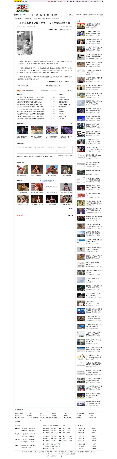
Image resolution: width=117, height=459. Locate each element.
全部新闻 (87, 452)
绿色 (71, 438)
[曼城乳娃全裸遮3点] (52, 187)
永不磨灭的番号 (19, 413)
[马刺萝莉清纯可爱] (52, 199)
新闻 (49, 1)
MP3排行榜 (94, 436)
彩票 (55, 15)
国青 (30, 436)
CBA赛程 (93, 15)
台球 (34, 445)
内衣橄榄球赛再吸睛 (51, 175)
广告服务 (47, 452)
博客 (86, 1)
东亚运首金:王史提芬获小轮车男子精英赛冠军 (30, 99)
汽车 (65, 1)
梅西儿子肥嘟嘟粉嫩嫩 (66, 192)
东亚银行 (61, 109)
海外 (33, 439)
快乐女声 (54, 413)
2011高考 (78, 418)
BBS (89, 1)
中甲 (31, 434)
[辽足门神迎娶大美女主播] (37, 187)
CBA (29, 15)
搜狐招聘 (41, 452)
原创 (68, 438)
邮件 (80, 1)
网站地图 (82, 452)
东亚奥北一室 (62, 116)
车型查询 (94, 444)
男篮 (26, 430)
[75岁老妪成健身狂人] (67, 169)
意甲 (26, 439)
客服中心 (52, 452)
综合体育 (42, 15)
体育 (52, 1)
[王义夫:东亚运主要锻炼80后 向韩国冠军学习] (52, 130)
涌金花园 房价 (62, 106)
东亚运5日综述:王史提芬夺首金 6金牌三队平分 (30, 104)
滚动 (33, 447)
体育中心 (17, 425)
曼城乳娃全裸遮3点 (52, 192)
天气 (48, 438)
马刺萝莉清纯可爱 (51, 204)
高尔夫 (25, 447)
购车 (48, 432)
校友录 (70, 440)
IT (63, 1)
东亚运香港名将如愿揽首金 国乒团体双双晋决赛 (30, 109)
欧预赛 (23, 441)
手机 (52, 440)
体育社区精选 (20, 162)
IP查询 (93, 432)
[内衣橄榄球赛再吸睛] (52, 169)
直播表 (34, 428)
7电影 (41, 413)
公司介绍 (76, 452)
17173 (101, 1)
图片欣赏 (94, 438)
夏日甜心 (29, 413)
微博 (83, 1)
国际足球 (17, 439)
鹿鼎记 (49, 446)
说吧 (92, 1)
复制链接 (62, 29)
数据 (34, 441)
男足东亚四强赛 (62, 102)
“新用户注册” (44, 156)
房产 (68, 1)
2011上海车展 (43, 415)
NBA (24, 15)
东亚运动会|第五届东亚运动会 (37, 18)
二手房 (56, 432)
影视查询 (81, 430)
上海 (55, 444)
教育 (60, 436)
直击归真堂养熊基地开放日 (53, 86)
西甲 (30, 439)
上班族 (65, 413)
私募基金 (54, 415)
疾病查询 (81, 438)
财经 (61, 1)
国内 (33, 15)
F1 (22, 447)
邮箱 (52, 444)
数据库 (26, 434)
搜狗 (98, 1)
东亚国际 (61, 118)
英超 (22, 439)
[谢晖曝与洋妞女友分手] (23, 187)
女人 (74, 1)
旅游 (44, 438)
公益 (52, 428)
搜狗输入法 (82, 428)
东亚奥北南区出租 (63, 99)
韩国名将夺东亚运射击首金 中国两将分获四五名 (30, 111)
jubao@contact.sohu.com (64, 456)
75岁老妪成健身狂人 (66, 175)
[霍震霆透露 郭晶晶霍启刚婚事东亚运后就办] (22, 130)
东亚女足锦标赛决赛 (64, 104)
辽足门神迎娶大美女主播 (37, 192)
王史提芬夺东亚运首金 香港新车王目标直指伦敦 (30, 114)
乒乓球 (23, 445)
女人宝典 (94, 446)
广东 (59, 444)
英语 (71, 436)
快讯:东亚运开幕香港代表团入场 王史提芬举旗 (30, 106)
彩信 (60, 446)
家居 (71, 1)
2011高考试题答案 (19, 418)
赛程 (26, 428)
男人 (55, 440)
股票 (48, 430)
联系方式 (57, 452)
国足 (22, 436)
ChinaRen (49, 425)
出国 (64, 436)
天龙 (44, 446)
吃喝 (55, 438)
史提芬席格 (61, 97)
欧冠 (27, 441)
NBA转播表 (88, 15)
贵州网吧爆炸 (55, 418)
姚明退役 (29, 415)
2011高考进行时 (80, 413)
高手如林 (66, 415)
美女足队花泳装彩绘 (36, 175)
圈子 (48, 444)
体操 (31, 445)
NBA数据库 (82, 15)
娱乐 (56, 1)
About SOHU (70, 452)
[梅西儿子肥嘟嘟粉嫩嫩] (66, 187)
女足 (33, 436)
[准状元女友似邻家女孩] (37, 199)
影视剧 (68, 432)
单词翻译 (94, 440)
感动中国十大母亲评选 (32, 418)
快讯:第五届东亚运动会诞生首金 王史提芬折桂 (30, 116)
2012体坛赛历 (99, 15)
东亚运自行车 (49, 18)
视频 (77, 1)
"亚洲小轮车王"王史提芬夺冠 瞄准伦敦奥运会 (30, 102)
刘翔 (30, 447)
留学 (68, 436)
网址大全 (81, 440)
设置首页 (24, 452)
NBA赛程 (77, 15)
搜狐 (44, 425)
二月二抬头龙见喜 (23, 86)
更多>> (70, 208)
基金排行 (94, 428)
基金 (55, 430)
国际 (37, 15)
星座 (55, 436)
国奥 (26, 436)
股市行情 (81, 436)
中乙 (34, 434)
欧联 (31, 441)
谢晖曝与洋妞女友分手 (22, 192)
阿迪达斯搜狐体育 (19, 18)
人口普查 (91, 415)
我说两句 (65, 440)
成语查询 (81, 432)
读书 (64, 438)
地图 (53, 448)
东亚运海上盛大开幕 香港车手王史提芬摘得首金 (30, 97)
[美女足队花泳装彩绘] (37, 169)
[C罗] (66, 199)
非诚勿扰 (78, 415)
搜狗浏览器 (82, 444)
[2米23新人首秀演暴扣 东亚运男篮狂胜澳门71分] (37, 130)
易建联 (34, 430)
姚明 (30, 430)
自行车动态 (56, 18)
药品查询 (94, 430)
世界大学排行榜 (92, 418)
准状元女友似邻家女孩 (37, 204)
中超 (51, 15)
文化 (60, 438)
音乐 (68, 430)
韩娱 (64, 430)
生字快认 (81, 448)
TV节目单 (81, 446)
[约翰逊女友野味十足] (23, 199)
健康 (52, 438)
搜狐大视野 (91, 413)
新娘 (52, 436)
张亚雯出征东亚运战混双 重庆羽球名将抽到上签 (30, 118)
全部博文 (92, 452)
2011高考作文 (67, 418)
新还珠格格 (18, 415)
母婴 (48, 436)
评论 (55, 428)
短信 (53, 446)
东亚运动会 (61, 114)
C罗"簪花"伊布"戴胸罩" (66, 204)
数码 (48, 440)
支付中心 (36, 452)
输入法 (49, 448)
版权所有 (74, 454)
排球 (27, 445)
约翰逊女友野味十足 (23, 204)
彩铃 (56, 446)
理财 (52, 430)
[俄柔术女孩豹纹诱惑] (22, 169)
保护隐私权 (63, 452)
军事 (48, 428)
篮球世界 (17, 428)
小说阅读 (94, 448)
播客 (64, 432)
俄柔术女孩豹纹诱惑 (21, 175)
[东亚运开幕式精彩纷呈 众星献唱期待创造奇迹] (66, 130)
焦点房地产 (55, 425)
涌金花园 (61, 111)
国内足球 (17, 434)
